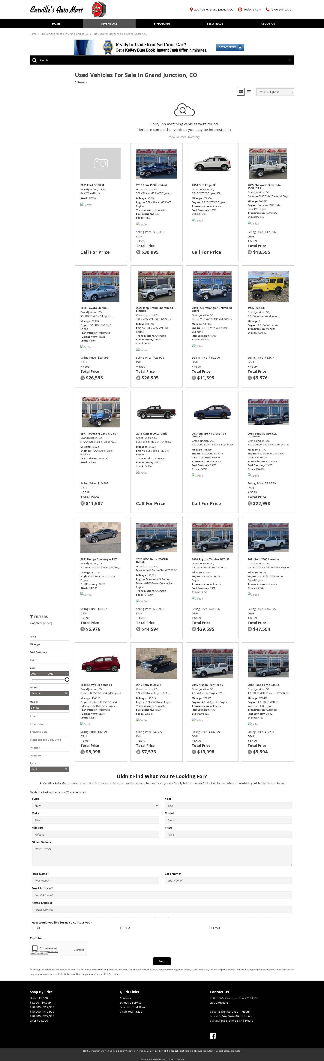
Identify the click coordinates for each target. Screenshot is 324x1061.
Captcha (36, 938)
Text (127, 928)
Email (216, 928)
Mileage (37, 827)
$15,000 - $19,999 (42, 1011)
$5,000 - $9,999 (40, 1002)
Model (169, 813)
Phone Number (42, 902)
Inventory (109, 23)
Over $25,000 (39, 1020)
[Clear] (47, 623)
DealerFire (152, 1050)
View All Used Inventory (184, 137)
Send (162, 961)
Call (37, 928)
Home (56, 23)
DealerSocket (177, 1050)
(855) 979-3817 (231, 1020)
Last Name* (173, 874)
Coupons (125, 998)
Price (168, 827)
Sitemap (180, 1059)
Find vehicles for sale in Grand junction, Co (64, 33)
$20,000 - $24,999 (42, 1016)
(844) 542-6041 (230, 1016)
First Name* (40, 874)
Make (35, 813)
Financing (162, 23)
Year (168, 798)
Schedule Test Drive (133, 1007)
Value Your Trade (131, 1011)
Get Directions (219, 1002)
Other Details (41, 842)
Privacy (172, 1059)
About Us (268, 23)
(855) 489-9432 (228, 1011)
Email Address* (42, 888)
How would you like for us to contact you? (62, 922)
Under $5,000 (39, 998)
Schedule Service (130, 1002)
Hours (246, 1011)
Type (35, 798)
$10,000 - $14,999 (42, 1007)
